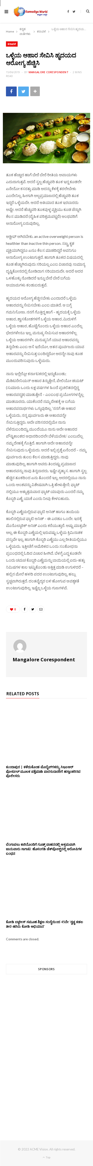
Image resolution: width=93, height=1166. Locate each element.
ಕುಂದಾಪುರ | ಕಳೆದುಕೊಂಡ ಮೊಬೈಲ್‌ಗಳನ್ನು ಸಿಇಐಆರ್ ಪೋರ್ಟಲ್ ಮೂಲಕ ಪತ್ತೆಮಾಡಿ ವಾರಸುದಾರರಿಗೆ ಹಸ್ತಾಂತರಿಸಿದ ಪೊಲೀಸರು (43, 771)
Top (47, 1157)
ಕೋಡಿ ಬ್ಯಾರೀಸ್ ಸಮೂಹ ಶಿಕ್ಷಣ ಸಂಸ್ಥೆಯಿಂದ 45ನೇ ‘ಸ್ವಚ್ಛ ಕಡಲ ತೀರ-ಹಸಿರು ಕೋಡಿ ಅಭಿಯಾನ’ (44, 924)
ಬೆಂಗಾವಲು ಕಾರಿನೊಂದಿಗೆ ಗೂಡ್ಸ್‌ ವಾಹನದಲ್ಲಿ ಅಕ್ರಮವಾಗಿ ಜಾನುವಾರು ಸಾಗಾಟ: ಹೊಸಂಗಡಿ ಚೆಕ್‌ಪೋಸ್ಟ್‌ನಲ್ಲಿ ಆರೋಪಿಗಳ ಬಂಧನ (44, 849)
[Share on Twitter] (23, 91)
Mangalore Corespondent (48, 72)
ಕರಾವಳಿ (12, 44)
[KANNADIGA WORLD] (30, 11)
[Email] (40, 609)
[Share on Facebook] (11, 91)
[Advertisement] (46, 1048)
